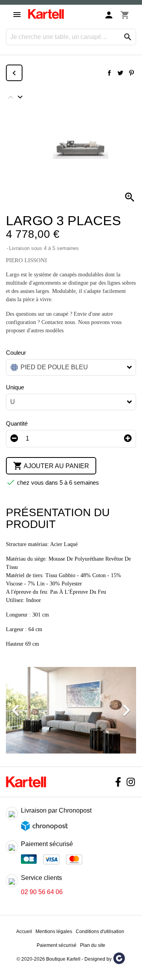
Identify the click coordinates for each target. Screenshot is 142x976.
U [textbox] (12, 401)
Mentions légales (54, 931)
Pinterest (131, 73)
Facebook (118, 782)
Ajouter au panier (51, 465)
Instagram (130, 782)
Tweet (120, 73)
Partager (109, 73)
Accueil (24, 931)
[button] (16, 710)
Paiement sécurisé (57, 945)
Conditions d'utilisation (100, 931)
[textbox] (65, 367)
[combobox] (71, 367)
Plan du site (92, 945)
